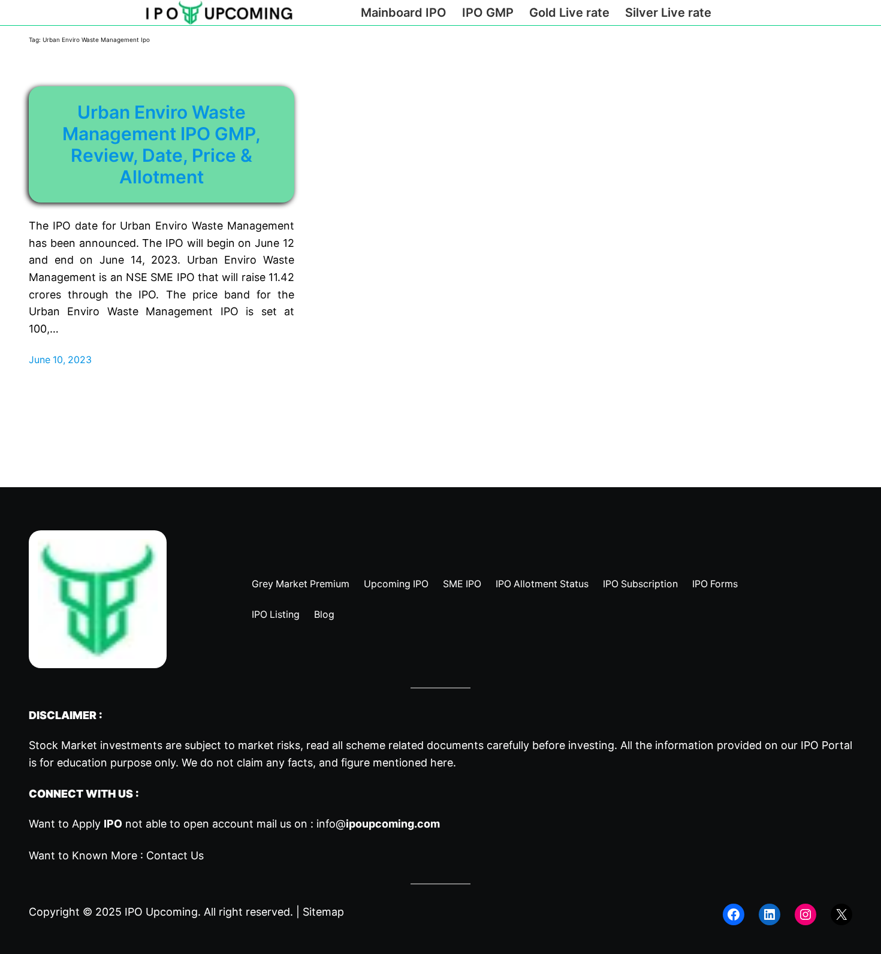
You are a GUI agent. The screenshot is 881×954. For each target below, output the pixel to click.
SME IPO (462, 584)
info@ (378, 823)
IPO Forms (715, 584)
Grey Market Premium (300, 584)
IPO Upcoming (161, 911)
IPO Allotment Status (542, 584)
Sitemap (323, 911)
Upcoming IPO (396, 584)
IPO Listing (276, 614)
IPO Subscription (640, 584)
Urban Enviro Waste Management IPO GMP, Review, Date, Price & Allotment (161, 144)
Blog (324, 614)
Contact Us (175, 855)
